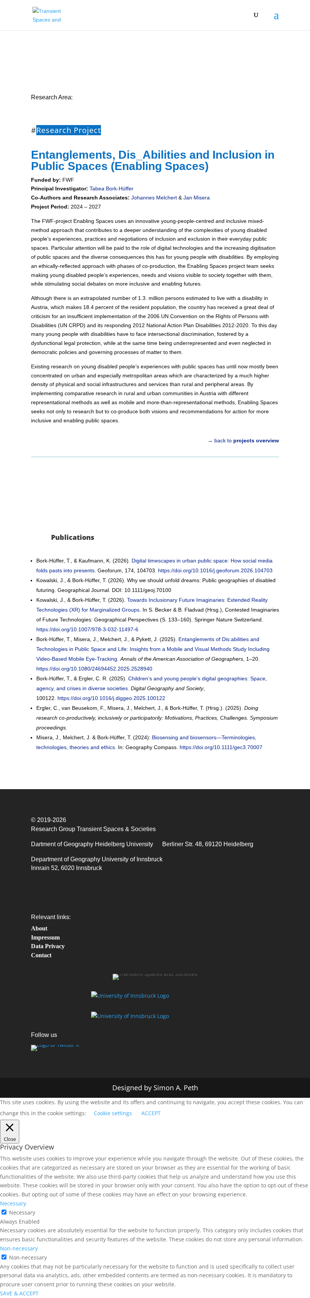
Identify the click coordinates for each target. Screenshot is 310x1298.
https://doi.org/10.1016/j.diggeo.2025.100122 (111, 698)
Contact (41, 955)
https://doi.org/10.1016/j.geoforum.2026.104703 (215, 570)
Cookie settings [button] (113, 1113)
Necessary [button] (13, 1203)
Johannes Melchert (154, 198)
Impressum (45, 937)
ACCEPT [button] (151, 1113)
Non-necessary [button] (19, 1248)
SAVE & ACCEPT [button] (19, 1293)
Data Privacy (48, 946)
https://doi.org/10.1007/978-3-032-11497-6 (88, 629)
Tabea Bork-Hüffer (111, 188)
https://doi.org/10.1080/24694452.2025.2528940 (94, 669)
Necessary (22, 1212)
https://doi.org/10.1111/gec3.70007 (221, 747)
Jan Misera (196, 198)
